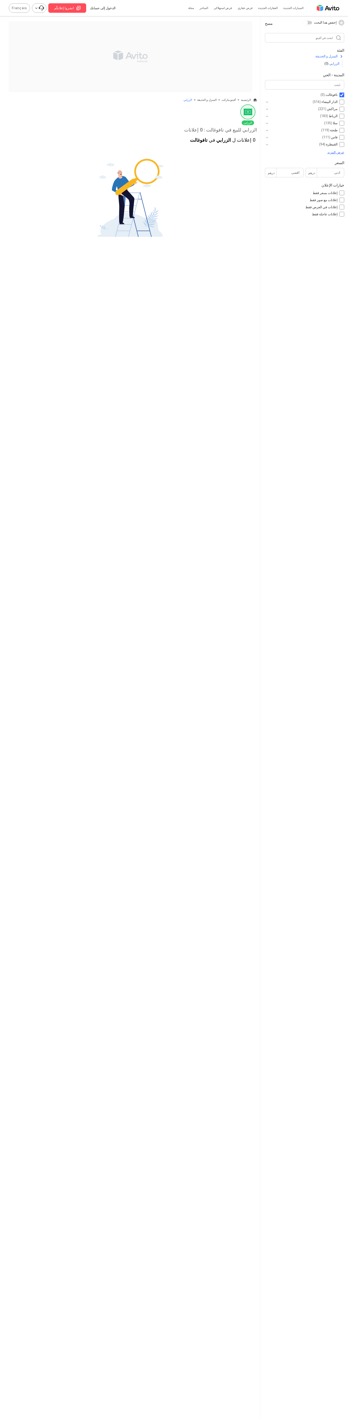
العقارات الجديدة (268, 8)
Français (19, 8)
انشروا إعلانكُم (64, 8)
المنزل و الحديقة (326, 56)
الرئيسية (246, 100)
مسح (269, 23)
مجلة (191, 8)
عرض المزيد (335, 152)
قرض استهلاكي (223, 8)
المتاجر (204, 8)
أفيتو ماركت (229, 100)
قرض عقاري (245, 8)
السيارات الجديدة (293, 8)
